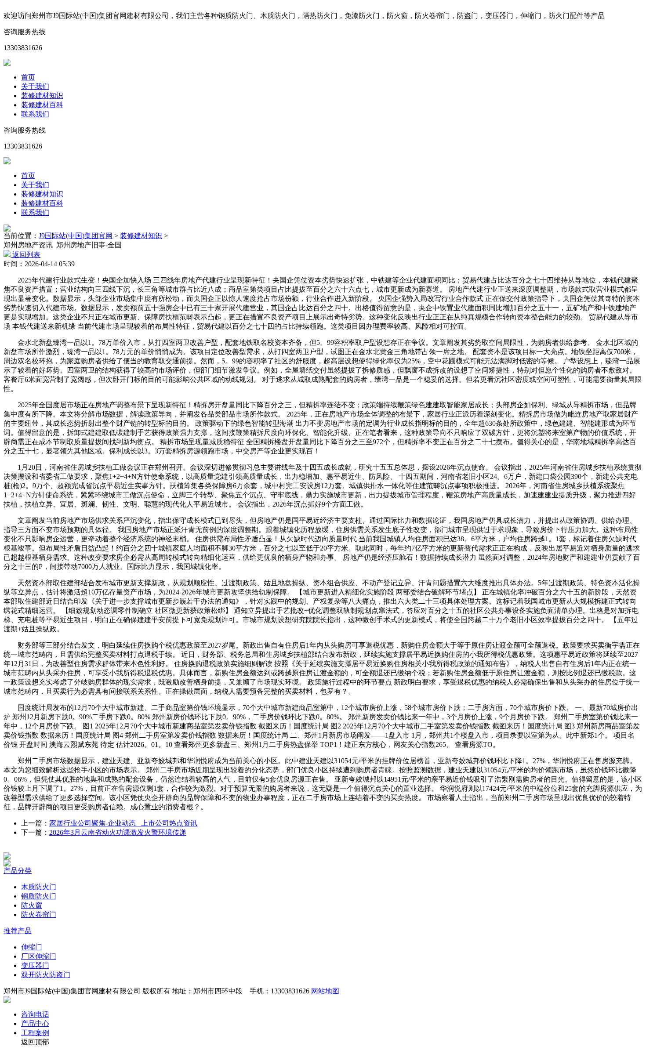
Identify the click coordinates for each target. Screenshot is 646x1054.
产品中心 (35, 1023)
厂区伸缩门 (38, 956)
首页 (28, 77)
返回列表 (25, 254)
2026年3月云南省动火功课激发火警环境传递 (117, 832)
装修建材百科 (42, 105)
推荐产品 (18, 930)
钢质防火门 (38, 896)
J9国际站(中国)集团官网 (76, 235)
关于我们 (35, 86)
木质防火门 (38, 887)
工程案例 (35, 1032)
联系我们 (35, 114)
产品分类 (18, 870)
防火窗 (31, 905)
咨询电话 (35, 1014)
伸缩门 (31, 947)
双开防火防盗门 (45, 974)
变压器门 (35, 965)
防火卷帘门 (38, 914)
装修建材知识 (42, 95)
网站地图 (325, 991)
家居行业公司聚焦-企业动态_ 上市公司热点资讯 (123, 823)
